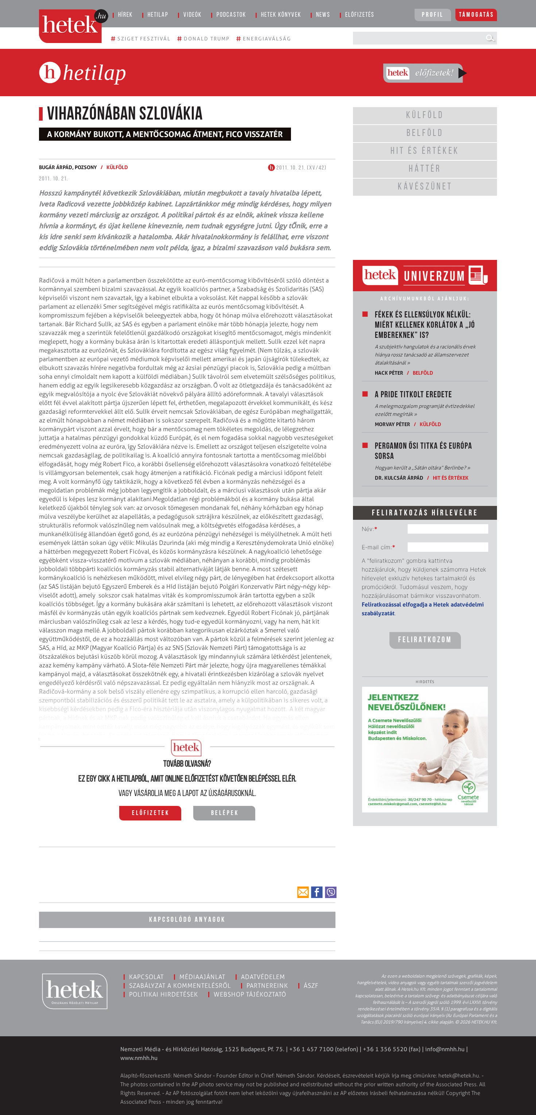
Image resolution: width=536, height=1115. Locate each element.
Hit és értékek (451, 478)
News (323, 15)
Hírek (125, 15)
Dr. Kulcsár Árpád (399, 478)
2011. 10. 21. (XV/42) (301, 168)
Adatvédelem (263, 977)
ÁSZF (311, 985)
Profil (433, 15)
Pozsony (86, 167)
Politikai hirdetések (163, 994)
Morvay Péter (392, 424)
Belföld (423, 373)
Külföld (117, 167)
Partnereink (267, 985)
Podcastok (231, 15)
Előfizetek (151, 813)
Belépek (225, 813)
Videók (192, 15)
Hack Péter (389, 373)
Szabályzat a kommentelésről (180, 985)
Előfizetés (359, 15)
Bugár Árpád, (57, 167)
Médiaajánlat (202, 977)
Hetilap (158, 15)
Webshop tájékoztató (250, 994)
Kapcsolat (146, 977)
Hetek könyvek (281, 15)
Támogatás (476, 15)
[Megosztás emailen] (303, 892)
